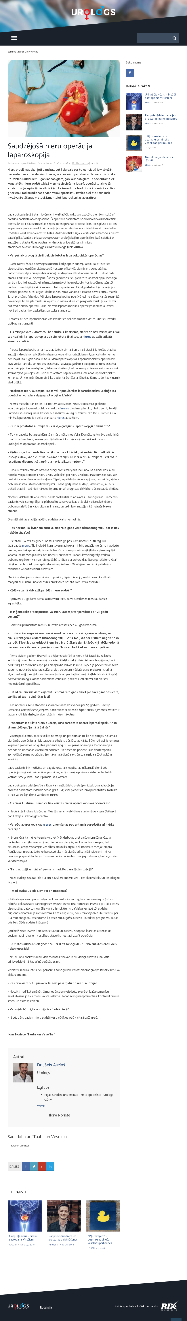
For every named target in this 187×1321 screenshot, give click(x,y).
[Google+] (42, 1166)
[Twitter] (34, 1166)
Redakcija (46, 1307)
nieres (87, 336)
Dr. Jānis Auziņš (81, 163)
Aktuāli (13, 1245)
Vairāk (41, 1106)
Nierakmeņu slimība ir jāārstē (159, 159)
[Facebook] (26, 1166)
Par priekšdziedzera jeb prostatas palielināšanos (63, 1238)
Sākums (12, 52)
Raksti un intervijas (28, 52)
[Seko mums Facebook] (130, 73)
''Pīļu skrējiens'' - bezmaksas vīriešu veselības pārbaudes (100, 1240)
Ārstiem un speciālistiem (22, 163)
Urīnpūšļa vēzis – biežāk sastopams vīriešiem (23, 1238)
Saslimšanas (45, 163)
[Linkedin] (50, 1166)
